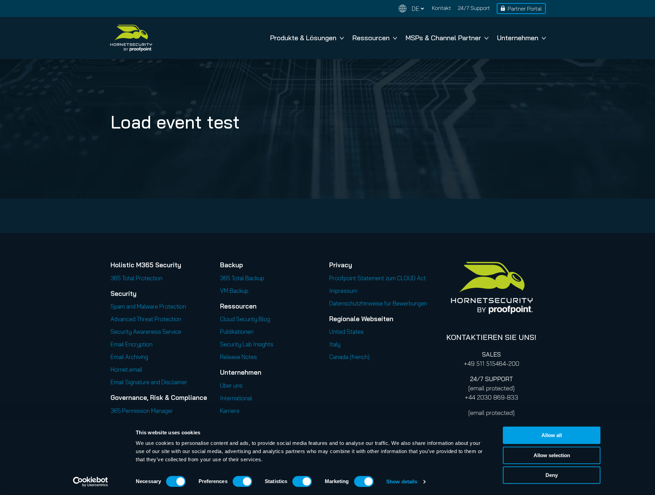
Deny (551, 475)
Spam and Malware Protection (148, 306)
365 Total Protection (136, 278)
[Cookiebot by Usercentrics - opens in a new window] (90, 482)
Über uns (231, 385)
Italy (334, 344)
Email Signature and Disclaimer (149, 382)
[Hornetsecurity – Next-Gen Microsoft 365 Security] (131, 38)
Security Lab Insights (246, 344)
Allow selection (552, 455)
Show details (401, 481)
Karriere (229, 410)
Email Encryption (131, 344)
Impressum (343, 290)
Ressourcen (371, 37)
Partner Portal (525, 8)
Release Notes (238, 356)
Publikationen (236, 331)
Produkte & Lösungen (303, 37)
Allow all (551, 435)
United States (346, 331)
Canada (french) (349, 356)
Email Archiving (129, 356)
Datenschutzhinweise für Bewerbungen (378, 303)
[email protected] (491, 388)
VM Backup (234, 290)
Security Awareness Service (146, 331)
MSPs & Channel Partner (443, 37)
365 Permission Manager (142, 410)
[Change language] (411, 8)
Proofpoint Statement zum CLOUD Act (377, 278)
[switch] (242, 481)
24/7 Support (474, 7)
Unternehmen (517, 37)
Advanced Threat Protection (146, 318)
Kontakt (441, 7)
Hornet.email (126, 369)
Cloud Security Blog (245, 318)
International (236, 398)
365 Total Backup (242, 278)
